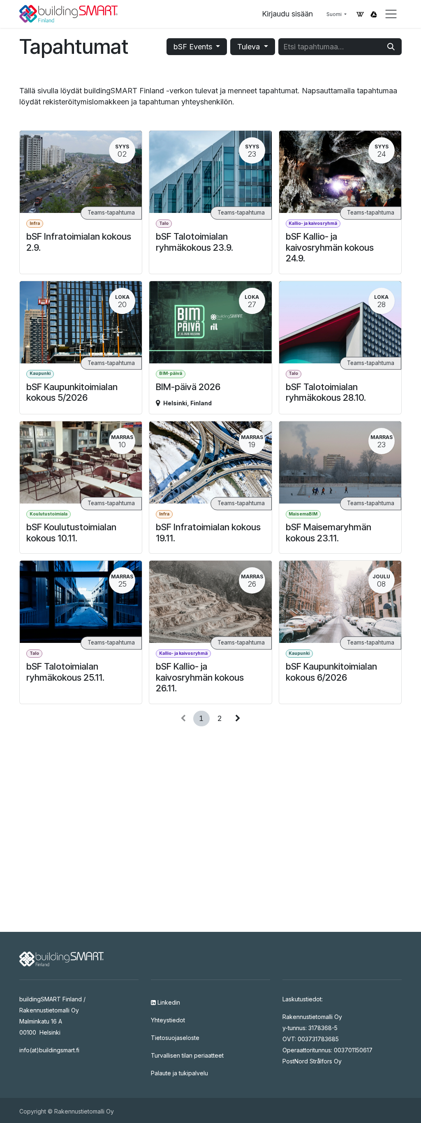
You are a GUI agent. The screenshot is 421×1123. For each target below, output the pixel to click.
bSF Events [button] (193, 46)
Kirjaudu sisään (287, 13)
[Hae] (391, 46)
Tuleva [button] (249, 46)
